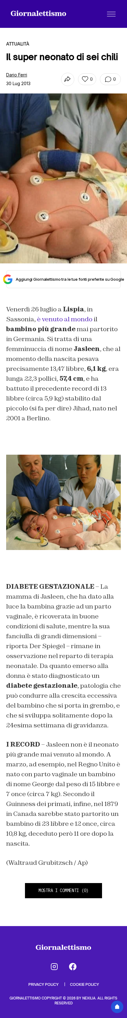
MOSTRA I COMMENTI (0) (63, 890)
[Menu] (111, 14)
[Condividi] (67, 79)
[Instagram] (54, 966)
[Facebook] (73, 966)
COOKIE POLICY (84, 984)
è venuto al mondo (64, 319)
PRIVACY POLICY (43, 984)
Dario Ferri (16, 74)
